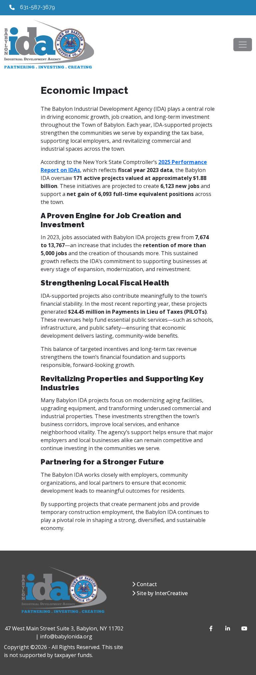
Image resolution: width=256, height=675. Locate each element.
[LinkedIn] (228, 628)
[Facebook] (212, 628)
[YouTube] (244, 628)
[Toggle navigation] (242, 44)
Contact (147, 584)
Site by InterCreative (162, 593)
